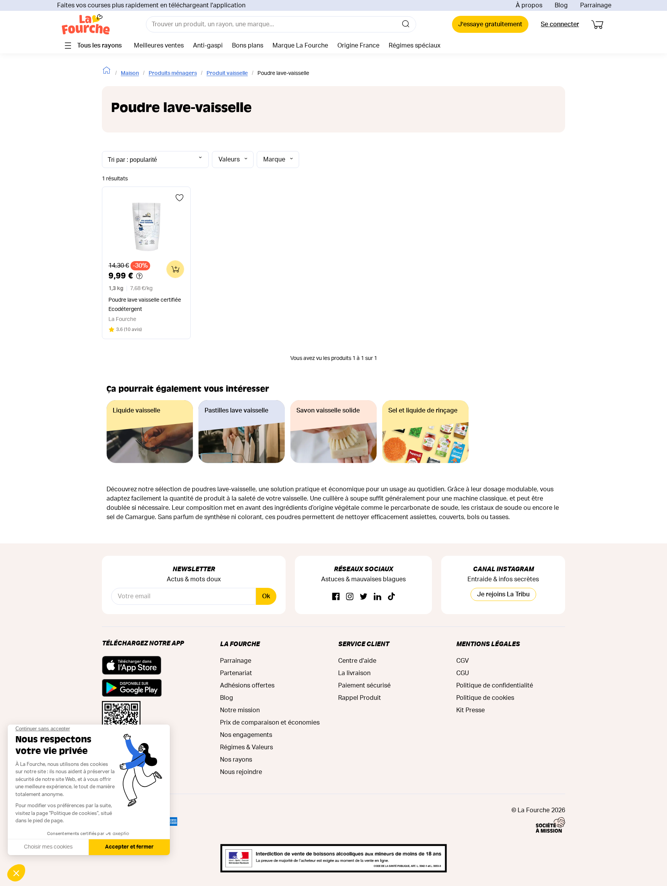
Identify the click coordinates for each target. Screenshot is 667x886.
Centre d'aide (357, 661)
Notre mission (240, 710)
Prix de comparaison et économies (270, 723)
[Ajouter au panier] (175, 269)
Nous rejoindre (241, 772)
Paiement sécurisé (364, 685)
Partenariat (236, 673)
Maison (130, 73)
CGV (462, 661)
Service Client (363, 643)
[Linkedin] (377, 596)
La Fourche (240, 643)
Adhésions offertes (247, 685)
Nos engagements (246, 735)
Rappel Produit (359, 698)
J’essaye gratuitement (490, 24)
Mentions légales (488, 643)
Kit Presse (470, 710)
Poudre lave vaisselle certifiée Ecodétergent (144, 304)
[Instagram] (350, 596)
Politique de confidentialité (494, 685)
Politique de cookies (485, 698)
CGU (462, 673)
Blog (561, 5)
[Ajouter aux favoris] (179, 197)
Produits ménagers (173, 73)
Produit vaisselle (227, 73)
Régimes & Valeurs (246, 747)
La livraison (354, 673)
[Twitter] (364, 596)
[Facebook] (336, 596)
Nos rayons (236, 760)
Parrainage (595, 5)
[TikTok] (391, 596)
